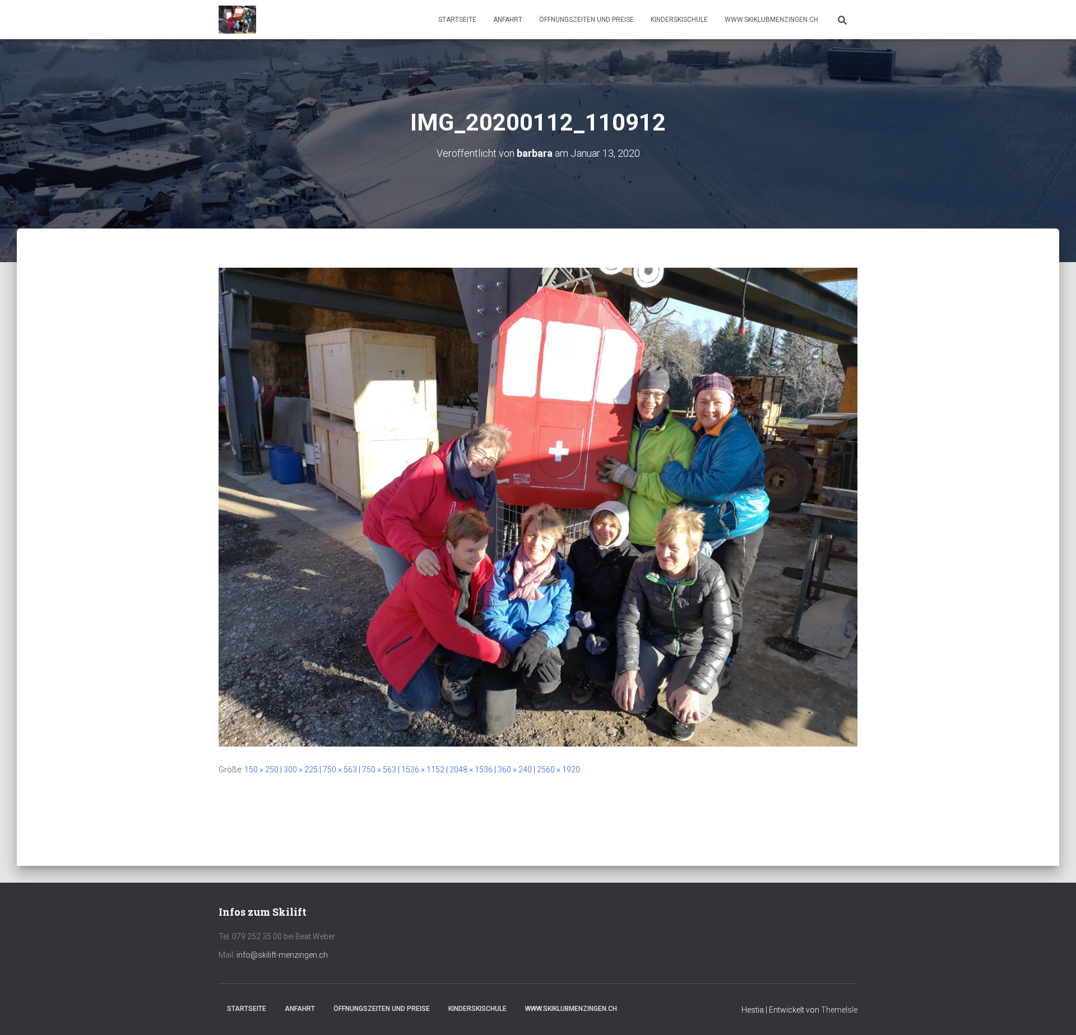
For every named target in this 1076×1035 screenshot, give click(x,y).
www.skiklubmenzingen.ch (771, 20)
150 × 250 (261, 769)
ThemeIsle (839, 1009)
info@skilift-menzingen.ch (282, 954)
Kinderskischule (679, 20)
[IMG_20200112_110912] (538, 506)
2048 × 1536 (471, 769)
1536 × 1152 (422, 769)
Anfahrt (507, 20)
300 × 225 (301, 769)
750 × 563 (340, 769)
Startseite (457, 20)
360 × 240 (515, 769)
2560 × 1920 (558, 769)
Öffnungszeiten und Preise (586, 20)
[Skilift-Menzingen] (237, 20)
